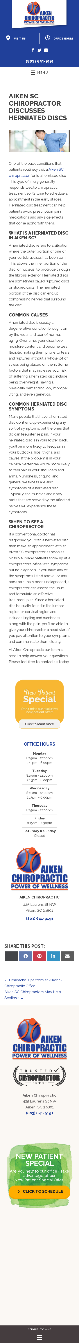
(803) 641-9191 (39, 61)
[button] (39, 1192)
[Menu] (39, 1337)
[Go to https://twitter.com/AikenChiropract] (39, 51)
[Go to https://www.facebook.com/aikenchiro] (33, 51)
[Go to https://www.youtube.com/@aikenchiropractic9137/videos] (46, 51)
